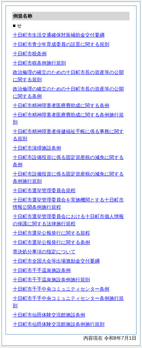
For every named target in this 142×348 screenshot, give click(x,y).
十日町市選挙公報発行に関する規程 (51, 233)
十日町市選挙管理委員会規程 (44, 190)
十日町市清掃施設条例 (37, 148)
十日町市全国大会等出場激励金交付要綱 (56, 261)
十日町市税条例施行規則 (39, 63)
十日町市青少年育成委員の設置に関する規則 (61, 44)
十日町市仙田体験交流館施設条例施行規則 (58, 324)
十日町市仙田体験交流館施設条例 (49, 315)
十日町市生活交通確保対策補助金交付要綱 (58, 35)
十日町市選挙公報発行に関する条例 (51, 242)
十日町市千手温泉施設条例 (42, 270)
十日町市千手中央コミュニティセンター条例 (61, 289)
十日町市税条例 (30, 53)
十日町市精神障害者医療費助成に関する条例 (61, 105)
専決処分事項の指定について (44, 251)
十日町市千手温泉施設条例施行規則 (51, 279)
